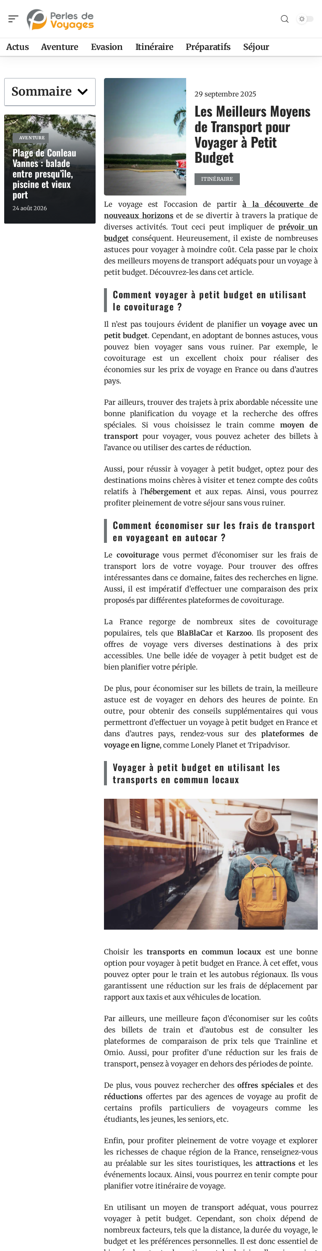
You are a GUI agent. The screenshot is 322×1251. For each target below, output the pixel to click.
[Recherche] (285, 19)
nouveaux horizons (138, 215)
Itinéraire (217, 179)
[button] (82, 92)
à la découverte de (280, 204)
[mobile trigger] (15, 19)
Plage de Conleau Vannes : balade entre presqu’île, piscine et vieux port (44, 173)
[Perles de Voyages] (60, 19)
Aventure (32, 138)
